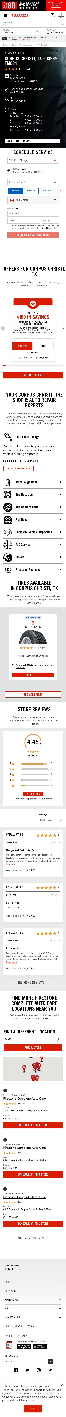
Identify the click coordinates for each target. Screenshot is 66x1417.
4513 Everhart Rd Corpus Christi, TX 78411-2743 (27, 1209)
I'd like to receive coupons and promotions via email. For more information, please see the (35, 227)
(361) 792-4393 (18, 101)
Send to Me (22, 346)
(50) (28, 69)
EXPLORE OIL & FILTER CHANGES (19, 461)
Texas (14, 45)
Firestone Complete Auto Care (24, 1098)
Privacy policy (26, 1400)
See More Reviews (31, 982)
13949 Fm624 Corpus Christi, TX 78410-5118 (25, 1111)
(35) (23, 1153)
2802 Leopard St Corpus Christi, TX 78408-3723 (26, 1160)
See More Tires (33, 694)
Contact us (13, 1269)
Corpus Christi (26, 45)
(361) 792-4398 (10, 1217)
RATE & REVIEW (33, 794)
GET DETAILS (25, 40)
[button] (24, 870)
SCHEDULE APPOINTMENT (18, 468)
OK (33, 1408)
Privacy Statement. (47, 228)
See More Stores (31, 1238)
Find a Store (59, 1039)
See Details (33, 353)
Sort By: (43, 814)
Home (5, 45)
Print (43, 346)
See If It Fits (33, 675)
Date (9, 177)
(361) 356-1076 (10, 1168)
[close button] (62, 1384)
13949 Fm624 (41, 45)
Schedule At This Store (33, 1125)
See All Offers (33, 375)
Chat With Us (17, 92)
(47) (23, 1202)
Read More (11, 864)
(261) (44, 648)
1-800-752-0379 (56, 33)
